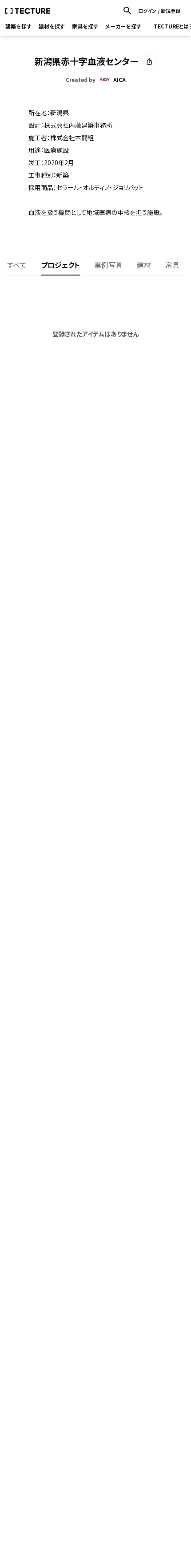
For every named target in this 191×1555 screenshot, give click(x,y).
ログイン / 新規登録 (159, 10)
